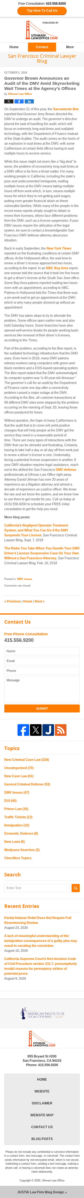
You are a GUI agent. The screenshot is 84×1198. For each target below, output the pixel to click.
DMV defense (66, 469)
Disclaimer (42, 1103)
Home (14, 47)
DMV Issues (24, 579)
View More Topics (17, 858)
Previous (12, 601)
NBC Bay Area (57, 268)
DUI (10, 800)
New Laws (14, 841)
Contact (42, 47)
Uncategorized (18, 768)
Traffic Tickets (18, 817)
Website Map (42, 1115)
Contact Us (42, 1127)
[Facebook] (23, 730)
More (70, 47)
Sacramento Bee (66, 109)
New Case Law (18, 776)
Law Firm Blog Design (40, 1192)
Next (40, 601)
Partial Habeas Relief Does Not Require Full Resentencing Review (37, 920)
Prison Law (16, 809)
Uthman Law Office (53, 1180)
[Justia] (48, 730)
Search (76, 888)
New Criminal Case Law (26, 759)
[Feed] (60, 730)
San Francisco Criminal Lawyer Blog (42, 29)
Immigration (16, 825)
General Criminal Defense (27, 784)
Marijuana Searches (22, 850)
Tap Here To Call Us (42, 10)
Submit (42, 708)
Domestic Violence (21, 833)
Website (42, 1091)
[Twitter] (36, 730)
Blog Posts (42, 1139)
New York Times (58, 248)
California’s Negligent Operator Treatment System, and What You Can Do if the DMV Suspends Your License (36, 530)
